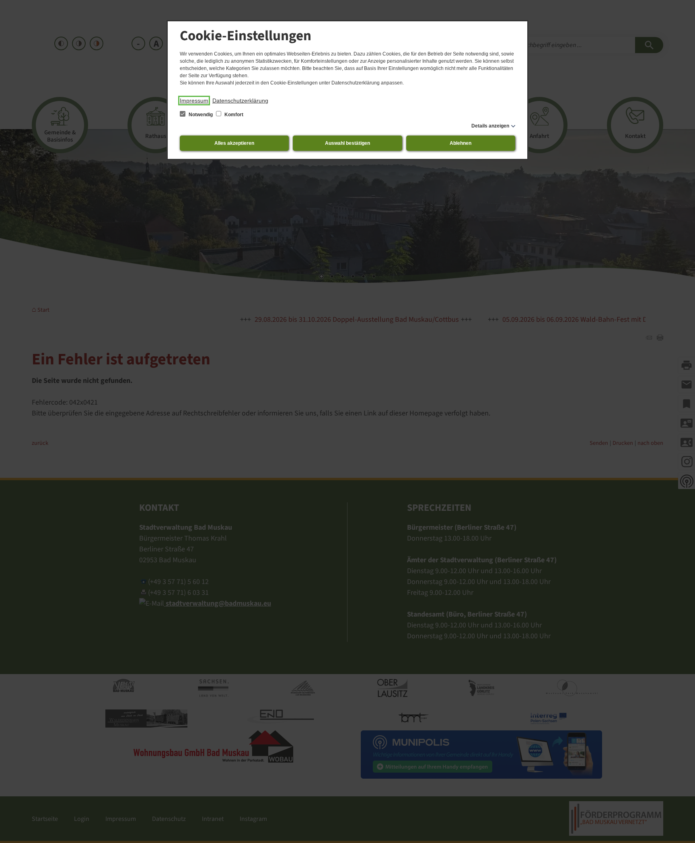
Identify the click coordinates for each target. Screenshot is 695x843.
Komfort (233, 114)
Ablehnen (460, 143)
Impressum (194, 100)
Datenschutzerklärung (240, 100)
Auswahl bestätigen (347, 143)
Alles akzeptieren (234, 143)
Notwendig (200, 114)
